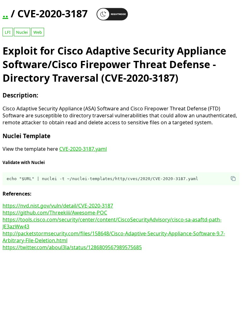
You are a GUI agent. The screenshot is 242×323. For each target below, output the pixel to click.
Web (37, 32)
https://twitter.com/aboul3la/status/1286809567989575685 (72, 247)
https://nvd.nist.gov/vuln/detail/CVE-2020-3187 (58, 205)
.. (5, 13)
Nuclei (22, 32)
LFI (7, 32)
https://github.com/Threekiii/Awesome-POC (55, 212)
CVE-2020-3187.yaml (83, 148)
